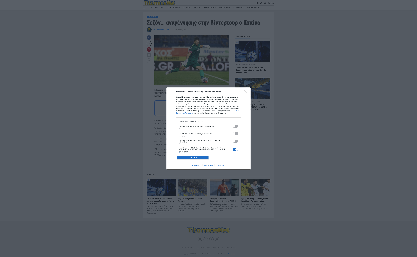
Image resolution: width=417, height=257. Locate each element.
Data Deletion (196, 165)
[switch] (235, 126)
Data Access (208, 165)
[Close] (246, 92)
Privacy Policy (221, 165)
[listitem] (208, 121)
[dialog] (208, 128)
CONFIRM (193, 157)
